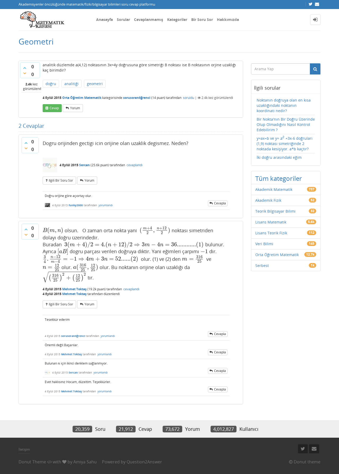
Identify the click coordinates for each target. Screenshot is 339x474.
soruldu (188, 97)
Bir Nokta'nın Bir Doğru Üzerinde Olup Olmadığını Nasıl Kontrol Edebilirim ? (286, 124)
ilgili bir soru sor (61, 180)
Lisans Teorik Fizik (271, 232)
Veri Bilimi (264, 243)
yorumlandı (106, 205)
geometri (95, 83)
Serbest (262, 265)
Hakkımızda (228, 19)
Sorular (123, 19)
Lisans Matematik (270, 222)
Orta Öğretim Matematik (81, 97)
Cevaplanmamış (148, 19)
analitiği (71, 83)
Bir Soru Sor (202, 19)
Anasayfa (104, 19)
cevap (54, 108)
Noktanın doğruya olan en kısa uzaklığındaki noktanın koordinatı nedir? (284, 105)
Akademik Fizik (268, 200)
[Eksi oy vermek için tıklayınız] (25, 73)
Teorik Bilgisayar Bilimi (275, 211)
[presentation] (53, 230)
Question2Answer (144, 462)
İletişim (24, 449)
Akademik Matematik (273, 189)
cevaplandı (134, 165)
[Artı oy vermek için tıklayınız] (25, 68)
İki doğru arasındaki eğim (279, 157)
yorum (75, 108)
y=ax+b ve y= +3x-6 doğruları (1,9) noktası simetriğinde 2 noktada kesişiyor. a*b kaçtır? (285, 143)
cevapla (220, 203)
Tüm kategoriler (278, 178)
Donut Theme (32, 462)
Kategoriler (177, 19)
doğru (51, 83)
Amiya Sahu (85, 462)
